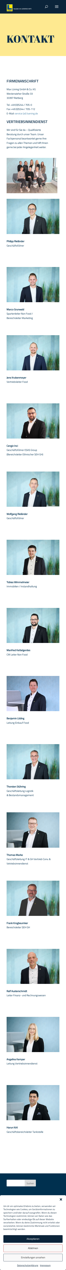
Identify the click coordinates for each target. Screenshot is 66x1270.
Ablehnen (33, 1248)
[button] (61, 1199)
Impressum (45, 1265)
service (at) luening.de (26, 113)
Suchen (30, 1183)
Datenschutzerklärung (27, 1265)
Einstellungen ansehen (33, 1257)
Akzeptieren (33, 1239)
